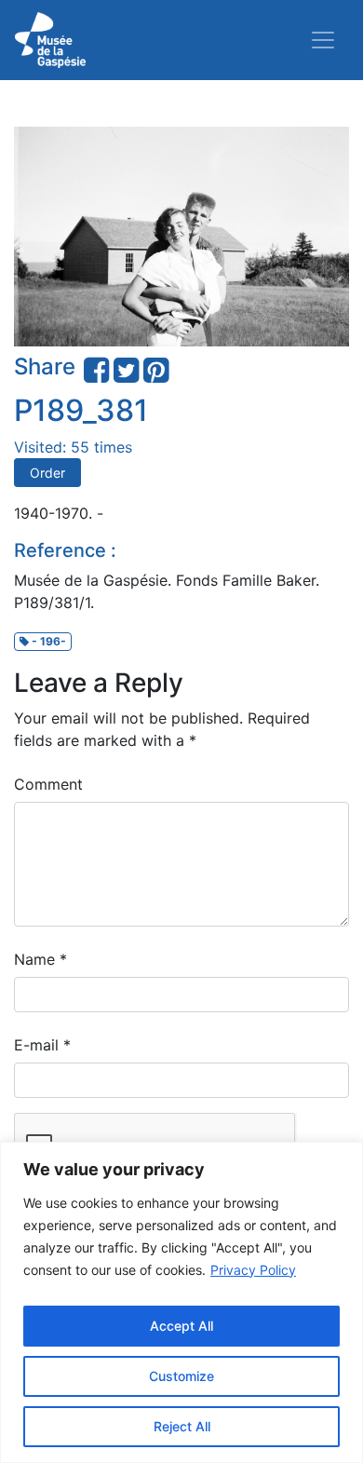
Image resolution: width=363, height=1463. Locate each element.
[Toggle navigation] (323, 40)
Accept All (181, 1326)
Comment (48, 784)
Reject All (182, 1426)
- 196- (47, 641)
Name (40, 959)
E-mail (42, 1045)
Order (47, 473)
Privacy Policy (253, 1270)
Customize (181, 1376)
